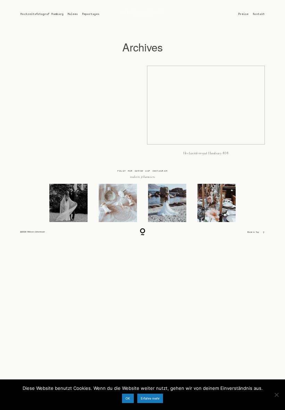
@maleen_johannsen (142, 177)
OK (127, 398)
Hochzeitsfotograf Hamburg (42, 14)
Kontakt (259, 14)
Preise (243, 14)
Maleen (73, 14)
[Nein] (276, 394)
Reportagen (90, 14)
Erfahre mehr (150, 398)
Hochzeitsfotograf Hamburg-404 (205, 114)
